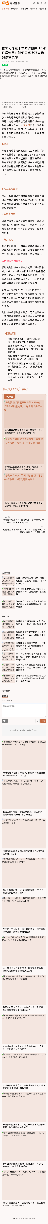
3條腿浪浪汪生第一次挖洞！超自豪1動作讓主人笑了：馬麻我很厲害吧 (25, 366)
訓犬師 (26, 125)
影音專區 (24, 8)
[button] (34, 3)
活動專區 (34, 8)
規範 (4, 721)
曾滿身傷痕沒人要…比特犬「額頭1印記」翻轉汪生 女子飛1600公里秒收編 (25, 348)
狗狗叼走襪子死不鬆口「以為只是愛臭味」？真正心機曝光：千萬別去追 (25, 376)
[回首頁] (11, 3)
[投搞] (38, 3)
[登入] (41, 3)
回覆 (43, 721)
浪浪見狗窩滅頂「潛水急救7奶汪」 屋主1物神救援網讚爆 (24, 340)
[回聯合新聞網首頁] (5, 3)
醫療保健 (5, 8)
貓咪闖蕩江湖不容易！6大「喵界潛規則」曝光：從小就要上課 (25, 358)
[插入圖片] (37, 721)
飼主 (5, 388)
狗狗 (24, 388)
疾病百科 (15, 8)
